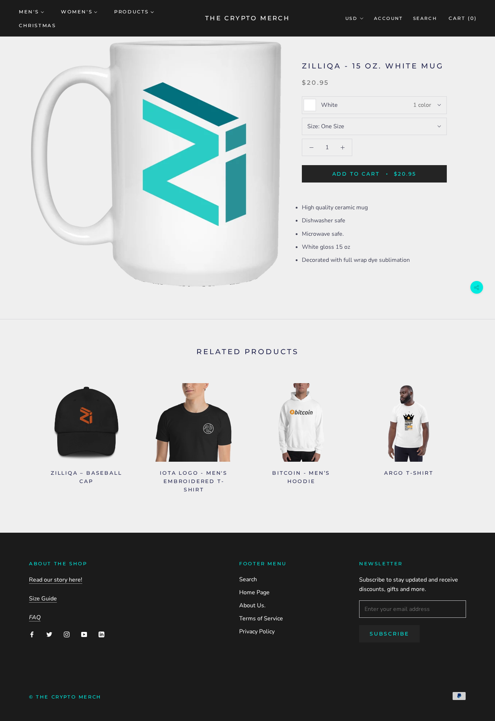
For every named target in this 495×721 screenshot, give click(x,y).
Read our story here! (55, 580)
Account (388, 18)
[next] (472, 435)
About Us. (252, 605)
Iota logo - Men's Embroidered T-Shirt (194, 481)
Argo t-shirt (408, 473)
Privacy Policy (257, 632)
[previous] (22, 435)
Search (425, 18)
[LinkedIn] (101, 634)
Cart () (463, 18)
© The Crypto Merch (65, 697)
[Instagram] (67, 634)
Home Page (254, 592)
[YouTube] (84, 634)
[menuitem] (31, 11)
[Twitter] (49, 634)
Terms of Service (261, 619)
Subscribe (389, 633)
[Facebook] (32, 634)
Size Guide (43, 599)
